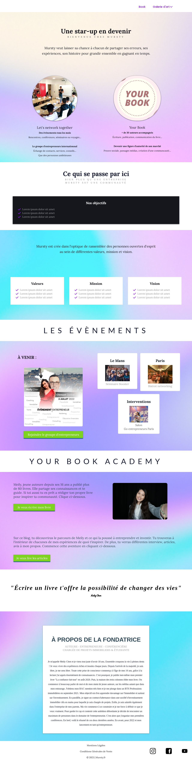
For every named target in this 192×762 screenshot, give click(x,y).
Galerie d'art (161, 7)
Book (142, 7)
